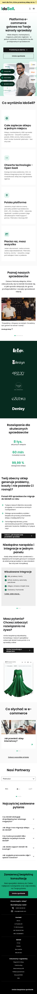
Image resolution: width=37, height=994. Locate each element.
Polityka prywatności (18, 972)
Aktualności (18, 952)
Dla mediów (18, 949)
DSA (18, 978)
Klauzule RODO (18, 975)
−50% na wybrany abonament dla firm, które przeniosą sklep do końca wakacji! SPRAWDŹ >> (18, 2)
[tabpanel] (18, 790)
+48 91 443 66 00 (20, 908)
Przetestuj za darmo (17, 50)
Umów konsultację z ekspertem (14, 650)
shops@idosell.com (20, 911)
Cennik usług (18, 965)
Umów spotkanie (18, 56)
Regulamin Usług (18, 962)
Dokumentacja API (18, 968)
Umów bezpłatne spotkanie (22, 989)
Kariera (19, 946)
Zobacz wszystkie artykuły (18, 757)
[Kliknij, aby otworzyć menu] (34, 8)
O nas (18, 943)
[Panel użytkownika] (30, 8)
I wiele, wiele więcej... (12, 594)
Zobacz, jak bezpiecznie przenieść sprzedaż (13, 536)
